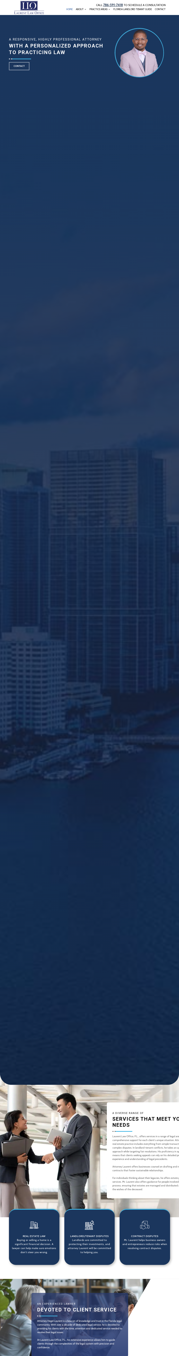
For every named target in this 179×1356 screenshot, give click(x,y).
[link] (29, 7)
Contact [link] (160, 9)
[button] (176, 1335)
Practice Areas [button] (99, 9)
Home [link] (69, 9)
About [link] (80, 9)
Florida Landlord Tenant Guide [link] (132, 9)
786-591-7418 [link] (113, 5)
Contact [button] (19, 66)
